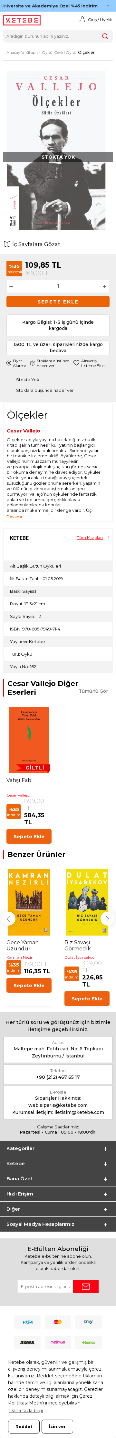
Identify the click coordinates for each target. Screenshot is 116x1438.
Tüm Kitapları (90, 537)
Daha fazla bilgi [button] (26, 1410)
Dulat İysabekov (79, 957)
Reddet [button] (23, 1426)
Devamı (14, 516)
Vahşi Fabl (19, 780)
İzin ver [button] (57, 1426)
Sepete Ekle (58, 302)
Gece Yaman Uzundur (22, 945)
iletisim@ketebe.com (79, 1112)
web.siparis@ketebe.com (58, 1105)
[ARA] (105, 36)
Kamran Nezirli (20, 957)
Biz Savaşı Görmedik (77, 945)
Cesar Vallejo (23, 431)
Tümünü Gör (93, 691)
